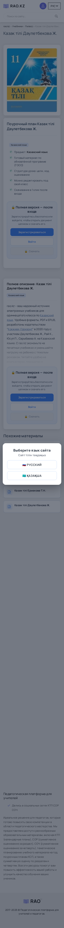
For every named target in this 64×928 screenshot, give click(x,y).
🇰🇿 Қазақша (32, 476)
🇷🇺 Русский (32, 465)
